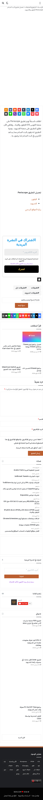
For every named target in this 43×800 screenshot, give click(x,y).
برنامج (17, 766)
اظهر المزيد (21, 737)
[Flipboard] (32, 114)
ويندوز (17, 774)
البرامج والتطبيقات (30, 7)
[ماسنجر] (28, 114)
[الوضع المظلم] (7, 4)
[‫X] (32, 110)
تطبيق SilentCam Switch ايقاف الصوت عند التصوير (11, 368)
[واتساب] (24, 114)
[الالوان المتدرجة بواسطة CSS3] (11, 724)
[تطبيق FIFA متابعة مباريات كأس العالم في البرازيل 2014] (11, 628)
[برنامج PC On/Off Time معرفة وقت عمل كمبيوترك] (20, 692)
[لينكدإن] (28, 110)
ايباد (5, 761)
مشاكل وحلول (36, 774)
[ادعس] (21, 3)
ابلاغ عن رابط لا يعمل (10, 796)
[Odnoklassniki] (6, 110)
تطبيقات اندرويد (31, 293)
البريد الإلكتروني (37, 429)
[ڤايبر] (15, 114)
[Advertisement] (21, 33)
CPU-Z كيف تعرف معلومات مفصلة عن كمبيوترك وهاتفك (31, 643)
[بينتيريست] (19, 110)
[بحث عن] (3, 4)
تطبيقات (34, 287)
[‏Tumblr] (24, 110)
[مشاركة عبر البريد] (6, 114)
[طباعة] (3, 315)
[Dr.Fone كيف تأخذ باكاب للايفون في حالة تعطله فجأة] (11, 338)
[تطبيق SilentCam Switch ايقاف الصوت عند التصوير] (11, 360)
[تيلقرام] (19, 114)
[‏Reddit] (15, 110)
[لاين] (10, 114)
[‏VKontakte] (10, 110)
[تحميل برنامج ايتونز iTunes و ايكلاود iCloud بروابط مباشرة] (31, 337)
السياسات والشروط (24, 796)
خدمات (11, 770)
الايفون (34, 199)
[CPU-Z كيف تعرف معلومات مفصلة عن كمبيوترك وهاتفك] (11, 648)
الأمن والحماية (13, 761)
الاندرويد (33, 203)
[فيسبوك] (37, 110)
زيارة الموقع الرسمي (33, 209)
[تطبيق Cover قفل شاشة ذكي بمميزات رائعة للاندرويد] (11, 667)
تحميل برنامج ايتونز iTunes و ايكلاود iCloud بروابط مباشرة (32, 346)
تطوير (17, 770)
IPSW (32, 761)
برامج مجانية (25, 766)
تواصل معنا (35, 796)
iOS (39, 761)
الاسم (40, 419)
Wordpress (23, 761)
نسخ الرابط (21, 305)
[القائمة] (40, 4)
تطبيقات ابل (20, 287)
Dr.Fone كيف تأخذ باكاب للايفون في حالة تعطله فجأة (11, 347)
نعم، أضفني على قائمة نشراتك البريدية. (28, 448)
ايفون (33, 766)
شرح (5, 770)
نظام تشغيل (26, 774)
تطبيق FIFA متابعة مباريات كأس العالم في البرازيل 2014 (32, 621)
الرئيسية (40, 7)
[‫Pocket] (37, 114)
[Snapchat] (21, 279)
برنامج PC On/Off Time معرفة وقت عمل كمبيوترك (30, 708)
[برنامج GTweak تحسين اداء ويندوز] (31, 360)
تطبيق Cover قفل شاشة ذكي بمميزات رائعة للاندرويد (31, 661)
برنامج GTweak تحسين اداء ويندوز (31, 369)
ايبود (39, 766)
